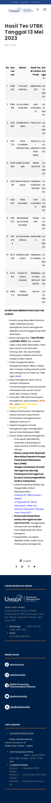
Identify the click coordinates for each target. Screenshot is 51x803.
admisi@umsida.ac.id (20, 636)
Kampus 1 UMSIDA (29, 610)
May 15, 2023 (10, 45)
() (18, 376)
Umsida (15, 2)
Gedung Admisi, (13, 610)
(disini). (29, 358)
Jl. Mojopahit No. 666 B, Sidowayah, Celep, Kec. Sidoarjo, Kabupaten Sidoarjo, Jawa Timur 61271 (24, 617)
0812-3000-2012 (18, 629)
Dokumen (35, 2)
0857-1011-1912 (34, 626)
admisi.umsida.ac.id (22, 742)
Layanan (24, 2)
